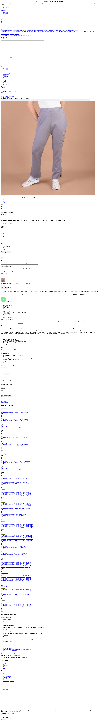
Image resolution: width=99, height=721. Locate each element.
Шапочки (13, 35)
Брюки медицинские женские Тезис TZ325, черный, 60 (13, 554)
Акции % (5, 82)
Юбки (69, 31)
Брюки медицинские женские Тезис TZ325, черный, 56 (13, 547)
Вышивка (5, 675)
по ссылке (20, 323)
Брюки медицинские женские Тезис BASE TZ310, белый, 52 (14, 429)
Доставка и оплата (34, 3)
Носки (27, 35)
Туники (63, 30)
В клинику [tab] (9, 266)
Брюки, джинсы (69, 30)
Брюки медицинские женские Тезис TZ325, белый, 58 (13, 515)
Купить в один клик (5, 255)
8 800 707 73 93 (5, 7)
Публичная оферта (7, 648)
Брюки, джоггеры (56, 31)
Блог (4, 668)
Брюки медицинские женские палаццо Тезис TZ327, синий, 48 (15, 495)
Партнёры (5, 689)
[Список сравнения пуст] (1, 21)
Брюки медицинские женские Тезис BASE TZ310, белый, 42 (14, 470)
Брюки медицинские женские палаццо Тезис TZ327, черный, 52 (15, 567)
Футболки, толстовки (44, 31)
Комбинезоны (15, 31)
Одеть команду (13, 3)
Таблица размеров (6, 252)
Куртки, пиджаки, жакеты (33, 31)
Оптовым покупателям (8, 681)
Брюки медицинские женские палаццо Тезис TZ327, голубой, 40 (15, 606)
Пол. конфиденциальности (24, 649)
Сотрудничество (7, 676)
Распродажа (23, 3)
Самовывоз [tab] (3, 266)
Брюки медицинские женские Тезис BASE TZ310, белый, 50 (14, 437)
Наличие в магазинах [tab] (8, 362)
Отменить (10, 396)
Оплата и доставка (7, 677)
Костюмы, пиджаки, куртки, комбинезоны (29, 30)
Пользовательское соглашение (10, 650)
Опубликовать (4, 396)
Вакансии (5, 666)
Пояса (24, 35)
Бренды (5, 80)
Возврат (5, 678)
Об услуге (5, 635)
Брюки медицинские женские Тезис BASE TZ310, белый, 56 (14, 412)
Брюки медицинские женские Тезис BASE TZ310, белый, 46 (14, 454)
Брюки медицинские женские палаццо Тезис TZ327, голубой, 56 (15, 508)
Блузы (17, 30)
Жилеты (73, 31)
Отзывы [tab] (5, 361)
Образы (5, 81)
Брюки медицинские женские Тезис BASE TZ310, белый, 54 (14, 420)
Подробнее (7, 265)
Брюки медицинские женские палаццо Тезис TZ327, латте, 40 (15, 483)
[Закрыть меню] (1, 29)
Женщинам (5, 12)
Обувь (4, 14)
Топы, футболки (15, 34)
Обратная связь (6, 686)
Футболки (75, 30)
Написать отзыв (4, 402)
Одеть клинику (6, 673)
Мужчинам (5, 13)
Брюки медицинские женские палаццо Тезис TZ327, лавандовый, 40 (16, 540)
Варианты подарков (7, 641)
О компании (45, 3)
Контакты (96, 3)
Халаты (14, 30)
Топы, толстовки (58, 30)
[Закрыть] (2, 258)
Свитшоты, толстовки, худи (87, 31)
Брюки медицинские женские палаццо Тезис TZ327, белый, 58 (15, 580)
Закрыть (8, 301)
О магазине (5, 624)
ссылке (2, 292)
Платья (79, 31)
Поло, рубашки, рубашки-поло (46, 30)
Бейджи (17, 35)
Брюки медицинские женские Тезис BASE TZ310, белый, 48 (14, 445)
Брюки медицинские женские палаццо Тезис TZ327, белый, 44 (15, 594)
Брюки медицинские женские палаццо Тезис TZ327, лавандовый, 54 (16, 527)
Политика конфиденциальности (10, 649)
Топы (76, 31)
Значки (20, 35)
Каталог (2, 4)
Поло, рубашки (64, 31)
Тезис (4, 663)
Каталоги (5, 665)
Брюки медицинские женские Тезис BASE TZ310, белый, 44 (14, 462)
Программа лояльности (8, 679)
